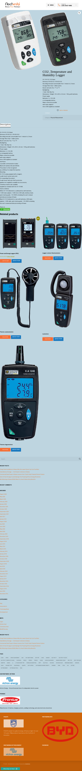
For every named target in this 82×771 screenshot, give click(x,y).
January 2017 (3, 579)
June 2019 (2, 544)
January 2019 (3, 554)
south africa (30, 665)
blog (1, 603)
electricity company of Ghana (7, 660)
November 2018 (4, 556)
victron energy (4, 668)
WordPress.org (4, 629)
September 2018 (4, 561)
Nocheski (52, 663)
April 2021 (2, 517)
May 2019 (2, 546)
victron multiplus (14, 668)
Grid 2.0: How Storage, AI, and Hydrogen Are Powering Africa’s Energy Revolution (20, 477)
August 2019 (3, 541)
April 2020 (2, 531)
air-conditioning (29, 658)
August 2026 (3, 494)
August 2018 (3, 564)
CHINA (42, 658)
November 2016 (4, 581)
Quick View (16, 260)
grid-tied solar (77, 660)
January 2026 (3, 504)
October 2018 (3, 559)
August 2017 (3, 576)
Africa (7, 658)
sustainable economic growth (42, 665)
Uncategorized (4, 612)
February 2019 (3, 551)
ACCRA (2, 658)
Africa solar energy (15, 658)
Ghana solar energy (49, 660)
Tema (59, 665)
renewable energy (69, 663)
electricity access (63, 658)
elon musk (19, 660)
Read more (48, 258)
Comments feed (4, 627)
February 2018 (3, 571)
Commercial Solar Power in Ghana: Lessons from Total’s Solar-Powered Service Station (22, 474)
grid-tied (70, 660)
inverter (3, 663)
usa (68, 665)
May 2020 (2, 529)
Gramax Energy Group (61, 660)
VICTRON (72, 665)
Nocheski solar (59, 663)
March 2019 (3, 549)
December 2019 (4, 536)
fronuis (36, 660)
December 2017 (4, 574)
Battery (37, 658)
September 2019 (4, 539)
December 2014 (4, 594)
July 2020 (2, 524)
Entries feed (3, 624)
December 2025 (4, 507)
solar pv (23, 665)
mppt (40, 663)
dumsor (47, 658)
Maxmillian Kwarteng (31, 663)
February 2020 (3, 534)
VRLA (21, 668)
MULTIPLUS (45, 663)
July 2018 (2, 566)
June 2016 (2, 591)
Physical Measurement (57, 117)
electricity (54, 658)
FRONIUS (30, 660)
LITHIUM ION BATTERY (19, 663)
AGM (22, 658)
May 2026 (2, 497)
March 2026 (3, 499)
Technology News (4, 609)
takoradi (53, 665)
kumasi (8, 663)
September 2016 (4, 586)
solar (2, 665)
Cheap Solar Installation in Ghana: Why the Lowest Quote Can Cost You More (19, 469)
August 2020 (3, 522)
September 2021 (4, 514)
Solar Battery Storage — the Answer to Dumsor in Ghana (15, 472)
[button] (79, 12)
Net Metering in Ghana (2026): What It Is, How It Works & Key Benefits (18, 479)
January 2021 (3, 519)
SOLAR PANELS (17, 665)
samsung (77, 663)
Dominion (27, 764)
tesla (63, 665)
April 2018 (2, 569)
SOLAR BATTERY (9, 665)
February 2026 (3, 502)
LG (12, 663)
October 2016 (3, 584)
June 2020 (2, 526)
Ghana (41, 660)
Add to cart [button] (5, 260)
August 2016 (3, 589)
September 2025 (4, 512)
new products (3, 606)
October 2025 (3, 509)
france (24, 660)
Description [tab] (5, 125)
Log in (1, 622)
